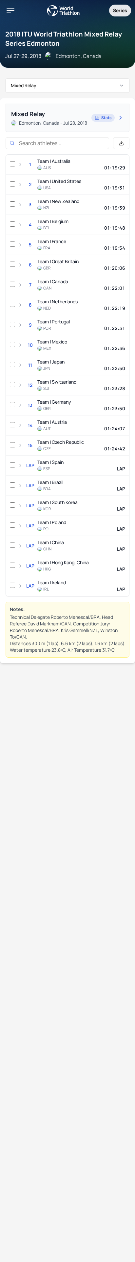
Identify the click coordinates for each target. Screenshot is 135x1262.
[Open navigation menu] (10, 10)
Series (120, 10)
